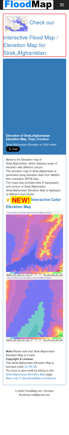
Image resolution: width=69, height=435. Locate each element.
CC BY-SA (31, 366)
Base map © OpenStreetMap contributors (31, 378)
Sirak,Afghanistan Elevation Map (25, 374)
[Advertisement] (34, 97)
